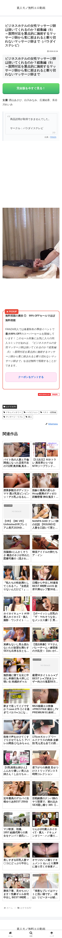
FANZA (53, 137)
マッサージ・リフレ (14, 417)
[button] (56, 593)
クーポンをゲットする (31, 377)
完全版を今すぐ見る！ (31, 88)
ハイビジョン (32, 412)
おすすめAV (11, 407)
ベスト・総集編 (49, 412)
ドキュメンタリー (13, 412)
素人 (30, 417)
